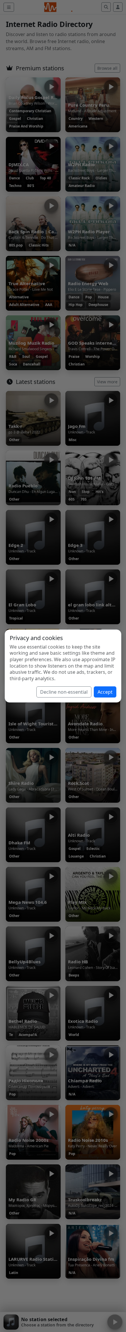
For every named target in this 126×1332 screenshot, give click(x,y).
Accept (105, 692)
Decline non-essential (64, 692)
